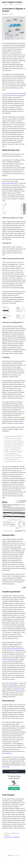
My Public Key (18, 4)
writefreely (17, 855)
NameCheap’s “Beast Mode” (10, 183)
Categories (11, 4)
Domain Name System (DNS (17, 93)
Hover (16, 757)
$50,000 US (16, 282)
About (5, 4)
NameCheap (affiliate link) (16, 648)
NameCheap (7, 660)
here (16, 423)
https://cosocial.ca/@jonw (11, 837)
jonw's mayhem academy (12, 2)
